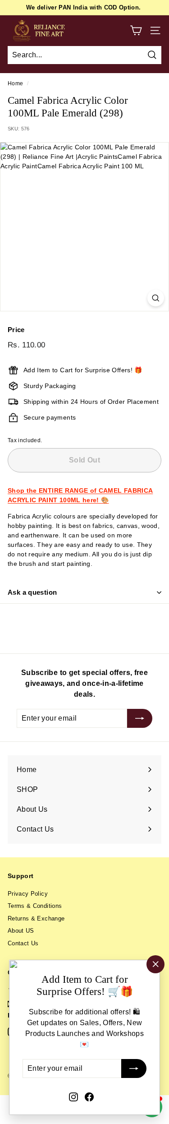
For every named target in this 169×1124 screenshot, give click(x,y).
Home (15, 83)
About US (21, 930)
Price (16, 329)
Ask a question (32, 592)
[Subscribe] (133, 1068)
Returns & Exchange (36, 918)
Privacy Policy (28, 893)
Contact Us (23, 943)
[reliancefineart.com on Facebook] (89, 1096)
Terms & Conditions (35, 905)
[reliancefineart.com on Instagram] (73, 1096)
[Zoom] (155, 298)
